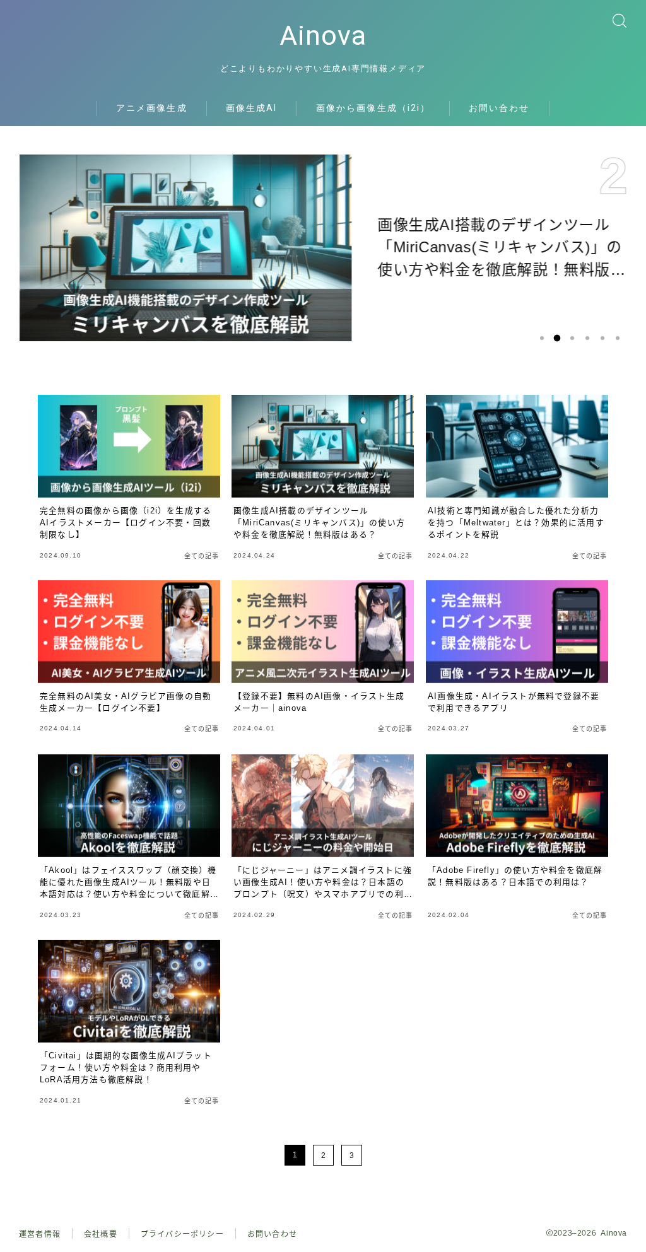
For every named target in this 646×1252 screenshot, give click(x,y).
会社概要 (100, 1234)
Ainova (323, 35)
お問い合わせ (499, 108)
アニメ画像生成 (151, 108)
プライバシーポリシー (182, 1234)
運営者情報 (40, 1234)
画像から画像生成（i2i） (373, 108)
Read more (416, 336)
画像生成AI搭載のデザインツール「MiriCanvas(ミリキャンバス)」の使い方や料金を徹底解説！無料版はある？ (499, 249)
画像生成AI (252, 108)
